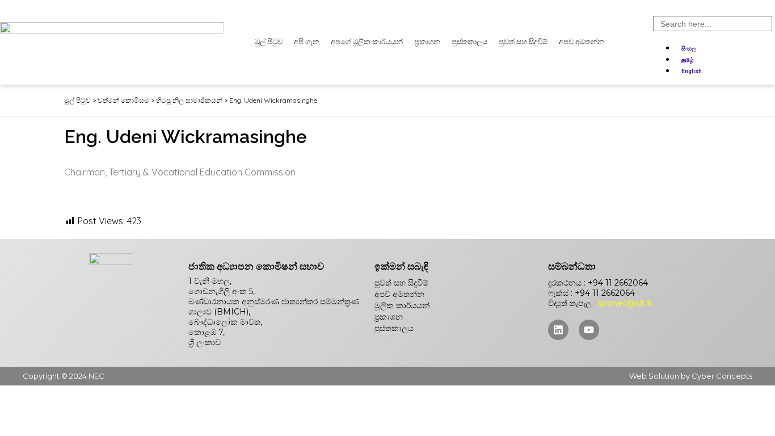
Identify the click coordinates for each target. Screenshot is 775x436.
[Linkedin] (558, 330)
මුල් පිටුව (269, 41)
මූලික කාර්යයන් (401, 305)
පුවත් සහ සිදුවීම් (523, 41)
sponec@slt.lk (625, 303)
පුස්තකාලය (469, 41)
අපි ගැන (306, 41)
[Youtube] (589, 330)
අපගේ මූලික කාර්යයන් (367, 41)
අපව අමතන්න (581, 41)
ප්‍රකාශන (427, 41)
